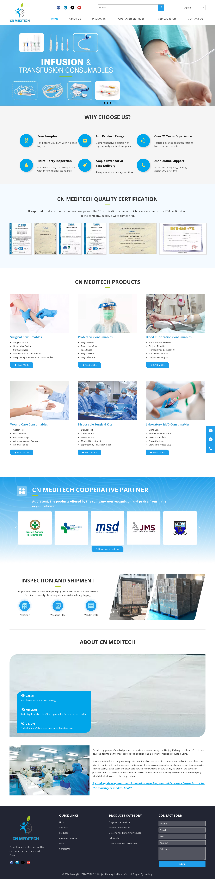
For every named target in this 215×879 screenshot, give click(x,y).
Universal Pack (88, 437)
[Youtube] (79, 7)
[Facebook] (58, 7)
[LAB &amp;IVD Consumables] (175, 400)
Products (63, 832)
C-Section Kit (87, 433)
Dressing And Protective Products (125, 832)
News (62, 843)
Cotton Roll (18, 429)
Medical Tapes (20, 444)
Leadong (148, 874)
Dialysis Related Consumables (123, 843)
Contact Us (64, 848)
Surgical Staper (20, 349)
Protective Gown (89, 346)
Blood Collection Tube (160, 433)
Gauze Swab (19, 433)
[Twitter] (72, 7)
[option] (20, 239)
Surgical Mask (87, 342)
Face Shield (86, 349)
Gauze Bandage (21, 437)
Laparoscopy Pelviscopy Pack (96, 444)
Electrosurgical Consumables (27, 353)
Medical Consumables (119, 827)
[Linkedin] (65, 7)
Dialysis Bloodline (157, 346)
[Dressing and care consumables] (39, 400)
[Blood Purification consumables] (175, 313)
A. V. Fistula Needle (158, 353)
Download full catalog (108, 549)
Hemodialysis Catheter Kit (162, 349)
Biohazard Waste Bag (160, 444)
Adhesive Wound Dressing (26, 441)
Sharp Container (157, 441)
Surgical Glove (88, 353)
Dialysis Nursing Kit (158, 357)
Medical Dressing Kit (91, 441)
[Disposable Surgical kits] (107, 400)
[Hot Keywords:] (161, 8)
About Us (63, 827)
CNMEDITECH (88, 874)
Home (62, 822)
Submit (182, 864)
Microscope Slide (157, 437)
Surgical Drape (88, 357)
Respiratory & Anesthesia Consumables (33, 357)
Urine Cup (154, 429)
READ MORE (22, 365)
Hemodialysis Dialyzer (160, 342)
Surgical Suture (20, 342)
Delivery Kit (87, 429)
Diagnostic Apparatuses (120, 822)
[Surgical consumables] (39, 313)
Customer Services (68, 838)
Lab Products (115, 838)
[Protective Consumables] (107, 313)
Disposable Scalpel (22, 346)
